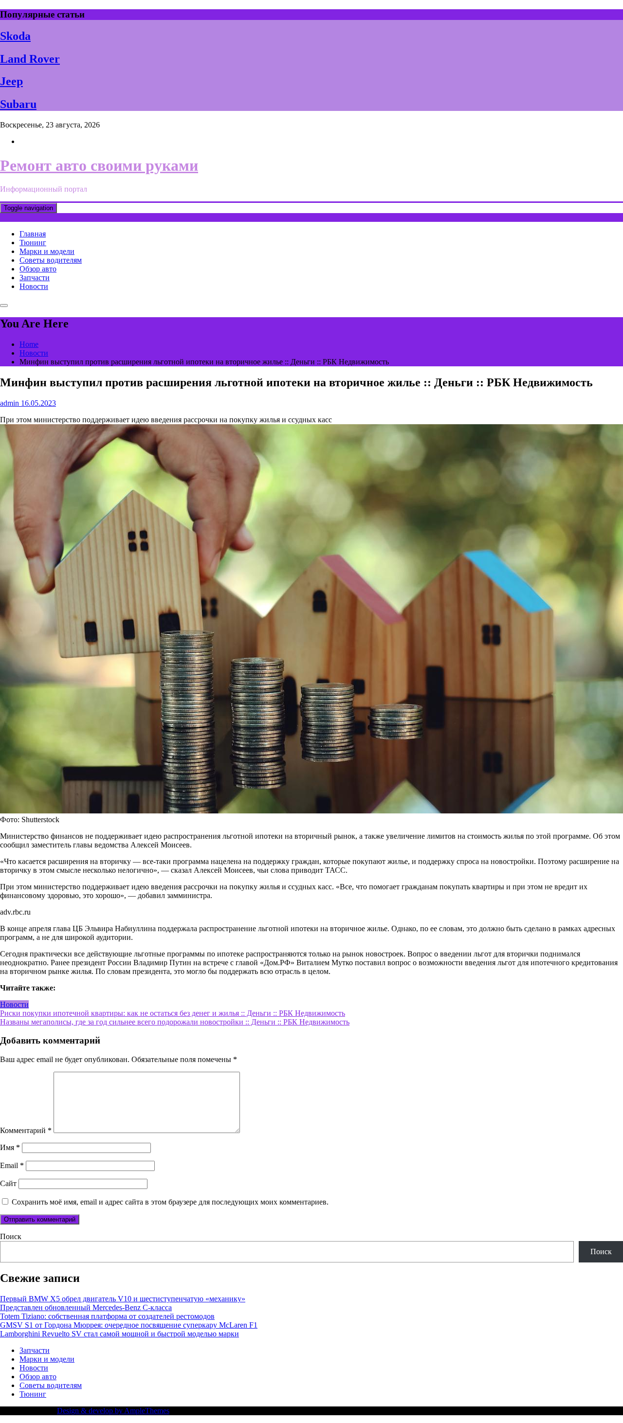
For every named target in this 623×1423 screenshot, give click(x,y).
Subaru (18, 104)
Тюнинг (32, 242)
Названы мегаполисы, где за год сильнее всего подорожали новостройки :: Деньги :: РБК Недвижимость (174, 1022)
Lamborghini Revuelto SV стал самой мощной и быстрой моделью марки (119, 1334)
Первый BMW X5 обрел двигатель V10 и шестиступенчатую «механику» (122, 1299)
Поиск (10, 1236)
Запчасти (34, 277)
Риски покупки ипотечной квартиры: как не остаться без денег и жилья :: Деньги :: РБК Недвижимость (172, 1013)
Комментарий (26, 1130)
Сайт (8, 1183)
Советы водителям (50, 260)
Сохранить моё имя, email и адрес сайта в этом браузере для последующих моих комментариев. (170, 1202)
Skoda (15, 36)
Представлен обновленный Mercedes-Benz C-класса (86, 1307)
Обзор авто (37, 269)
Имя (10, 1147)
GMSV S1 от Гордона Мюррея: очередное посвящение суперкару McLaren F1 (128, 1325)
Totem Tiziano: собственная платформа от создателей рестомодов (107, 1316)
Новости (33, 286)
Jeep (11, 81)
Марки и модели (46, 251)
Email (12, 1165)
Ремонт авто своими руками (99, 165)
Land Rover (30, 59)
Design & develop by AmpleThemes (113, 1410)
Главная (32, 234)
